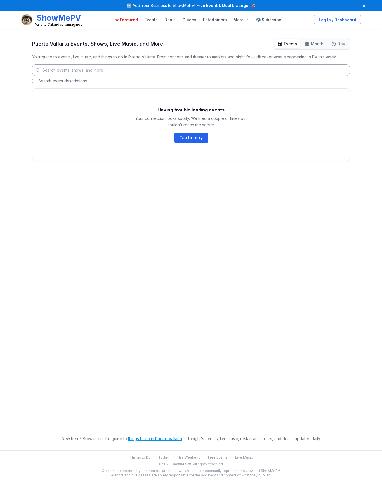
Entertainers (215, 19)
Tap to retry (191, 137)
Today (163, 457)
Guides (189, 19)
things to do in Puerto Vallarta (155, 438)
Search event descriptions (62, 81)
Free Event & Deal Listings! (222, 5)
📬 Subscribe (268, 19)
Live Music (244, 457)
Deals (170, 19)
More (239, 19)
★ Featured (126, 19)
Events (151, 19)
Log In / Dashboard (337, 19)
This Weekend (188, 457)
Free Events (218, 457)
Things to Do (140, 457)
